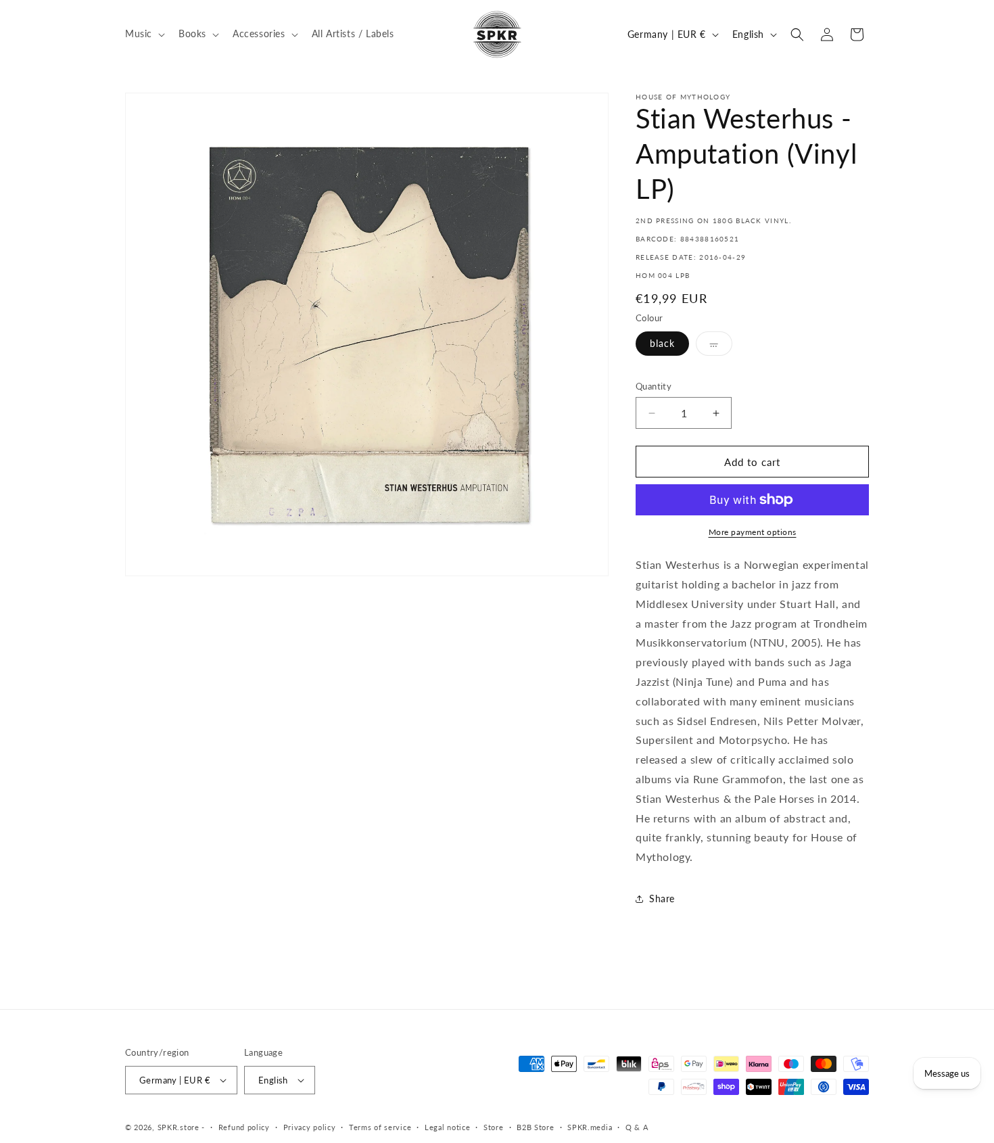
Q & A (636, 1127)
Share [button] (662, 898)
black (662, 343)
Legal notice (447, 1127)
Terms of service (380, 1127)
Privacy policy (309, 1127)
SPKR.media (589, 1127)
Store (493, 1127)
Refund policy (244, 1127)
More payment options (753, 532)
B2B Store (535, 1127)
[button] (143, 34)
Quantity (653, 386)
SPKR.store (178, 1127)
